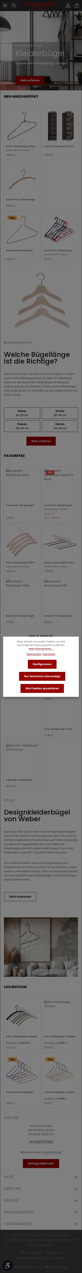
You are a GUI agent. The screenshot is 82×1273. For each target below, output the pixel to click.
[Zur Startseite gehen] (41, 5)
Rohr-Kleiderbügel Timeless (59, 1036)
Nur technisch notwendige (42, 676)
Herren (60, 426)
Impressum (35, 1252)
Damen (22, 426)
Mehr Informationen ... (41, 648)
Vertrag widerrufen (41, 1163)
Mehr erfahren (30, 80)
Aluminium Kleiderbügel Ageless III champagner (19, 250)
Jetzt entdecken (20, 896)
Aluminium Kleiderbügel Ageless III (19, 1092)
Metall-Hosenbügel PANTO (59, 562)
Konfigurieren (42, 664)
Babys (22, 413)
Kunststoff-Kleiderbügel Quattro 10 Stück (58, 505)
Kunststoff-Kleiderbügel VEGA (20, 615)
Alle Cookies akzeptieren (42, 688)
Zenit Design (60, 1267)
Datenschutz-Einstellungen (34, 1258)
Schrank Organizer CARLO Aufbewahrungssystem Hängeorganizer (58, 146)
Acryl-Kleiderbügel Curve (58, 729)
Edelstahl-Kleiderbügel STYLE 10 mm (19, 779)
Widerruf (60, 1258)
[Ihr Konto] (68, 6)
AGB (22, 1252)
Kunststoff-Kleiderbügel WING (20, 505)
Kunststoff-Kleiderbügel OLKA (58, 615)
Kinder (60, 413)
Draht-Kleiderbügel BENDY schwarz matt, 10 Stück (21, 146)
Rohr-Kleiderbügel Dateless (21, 1036)
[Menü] (5, 6)
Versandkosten (13, 1239)
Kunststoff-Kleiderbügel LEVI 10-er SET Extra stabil (58, 250)
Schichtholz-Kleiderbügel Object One (20, 199)
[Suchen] (14, 6)
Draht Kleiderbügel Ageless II (59, 1092)
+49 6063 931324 (41, 1141)
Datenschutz (54, 1252)
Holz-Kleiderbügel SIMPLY (20, 562)
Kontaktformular (51, 1152)
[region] (41, 50)
